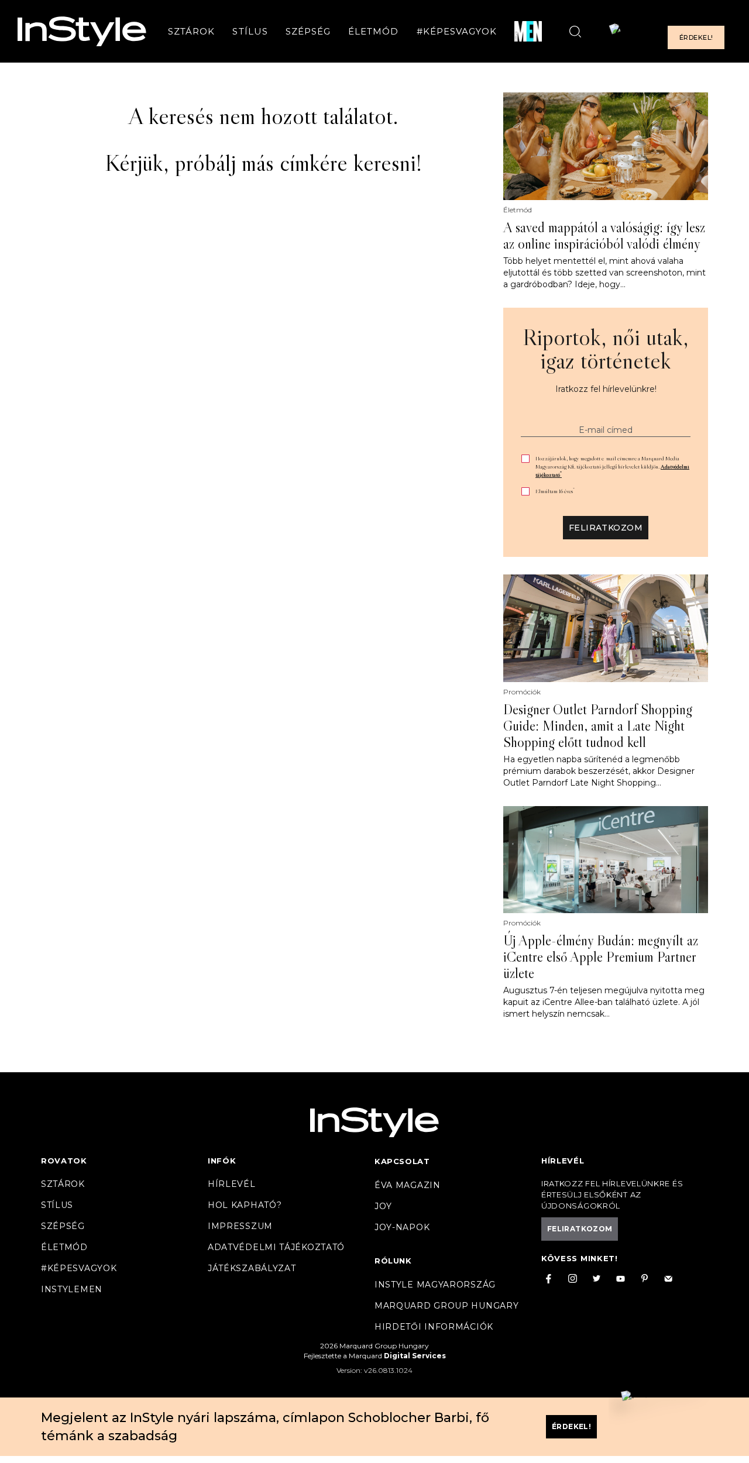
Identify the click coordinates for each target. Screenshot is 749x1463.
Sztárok (191, 31)
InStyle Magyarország (435, 1284)
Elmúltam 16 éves (555, 491)
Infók (222, 1160)
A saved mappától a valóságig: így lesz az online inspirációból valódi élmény (604, 235)
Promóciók (522, 692)
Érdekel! (696, 37)
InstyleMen (71, 1289)
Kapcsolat (402, 1161)
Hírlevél (232, 1184)
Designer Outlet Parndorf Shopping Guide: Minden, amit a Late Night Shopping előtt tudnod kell (597, 726)
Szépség (308, 31)
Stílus (249, 31)
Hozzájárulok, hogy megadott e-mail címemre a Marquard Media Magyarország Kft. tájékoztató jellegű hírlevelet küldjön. (612, 467)
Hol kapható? (244, 1205)
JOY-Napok (402, 1227)
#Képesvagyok (457, 31)
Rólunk (393, 1260)
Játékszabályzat (252, 1268)
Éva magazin (407, 1185)
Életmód (373, 31)
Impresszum (240, 1226)
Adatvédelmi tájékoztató (276, 1247)
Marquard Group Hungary (446, 1305)
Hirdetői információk (433, 1326)
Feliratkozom (606, 527)
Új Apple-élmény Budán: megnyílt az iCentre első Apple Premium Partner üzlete (600, 957)
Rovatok (64, 1160)
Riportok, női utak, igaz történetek (606, 348)
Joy (383, 1206)
